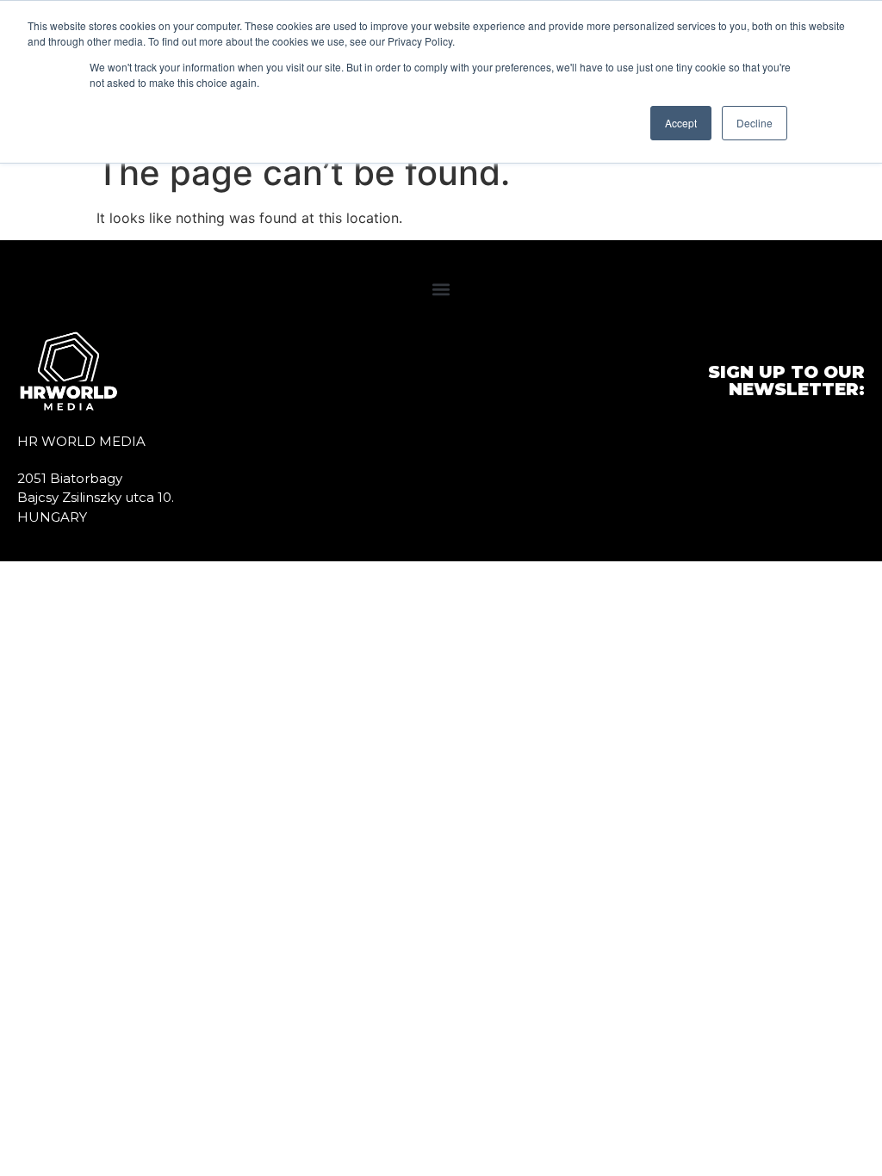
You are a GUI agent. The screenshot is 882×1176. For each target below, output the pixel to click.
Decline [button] (754, 122)
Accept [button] (681, 122)
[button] (441, 289)
